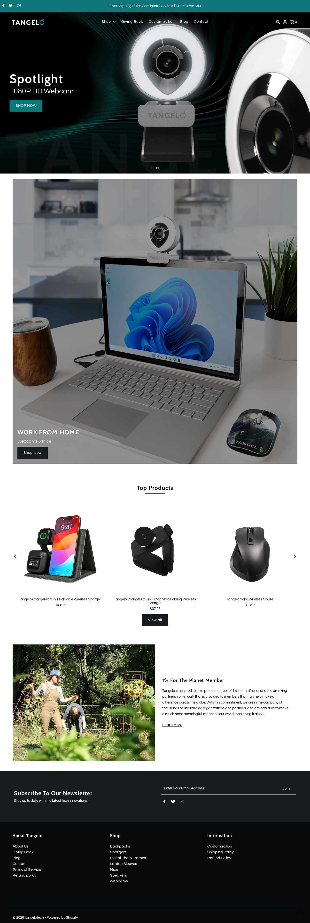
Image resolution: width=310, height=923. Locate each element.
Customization (162, 21)
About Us (21, 846)
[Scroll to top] (300, 913)
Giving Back (132, 21)
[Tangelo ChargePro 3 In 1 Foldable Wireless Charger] (60, 549)
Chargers (118, 852)
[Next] (294, 556)
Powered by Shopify (62, 917)
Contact (201, 21)
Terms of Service (27, 869)
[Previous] (15, 556)
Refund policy (24, 875)
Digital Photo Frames (128, 858)
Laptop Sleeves (123, 864)
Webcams (119, 881)
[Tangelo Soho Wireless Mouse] (250, 549)
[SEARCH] (278, 22)
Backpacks (120, 846)
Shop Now (32, 452)
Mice (114, 869)
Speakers (118, 875)
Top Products (155, 487)
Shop (106, 21)
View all (155, 620)
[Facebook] (2, 6)
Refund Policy (219, 858)
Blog (184, 21)
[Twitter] (10, 6)
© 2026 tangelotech (29, 917)
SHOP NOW (26, 105)
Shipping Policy (220, 852)
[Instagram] (18, 6)
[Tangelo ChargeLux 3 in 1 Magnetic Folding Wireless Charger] (155, 549)
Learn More (172, 725)
